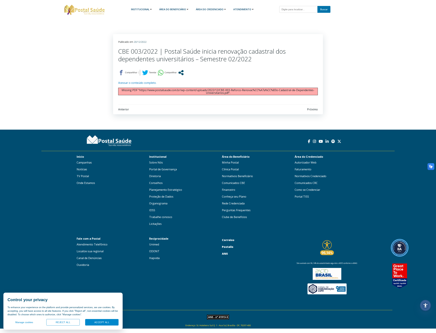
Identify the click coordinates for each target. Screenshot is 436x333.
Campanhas (84, 162)
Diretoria (155, 176)
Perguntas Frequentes (236, 210)
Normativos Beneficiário (237, 176)
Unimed (154, 244)
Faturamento (303, 169)
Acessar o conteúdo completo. (137, 83)
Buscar (324, 9)
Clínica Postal (230, 169)
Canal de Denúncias (89, 258)
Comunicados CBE (233, 183)
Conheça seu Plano (234, 196)
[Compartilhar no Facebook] (127, 73)
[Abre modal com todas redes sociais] (181, 73)
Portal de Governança (163, 169)
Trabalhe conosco (160, 217)
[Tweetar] (149, 73)
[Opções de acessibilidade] (425, 305)
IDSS (152, 210)
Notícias (82, 169)
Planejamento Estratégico (165, 190)
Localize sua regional (90, 251)
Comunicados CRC (306, 183)
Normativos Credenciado (310, 176)
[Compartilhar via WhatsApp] (167, 73)
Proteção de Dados (161, 196)
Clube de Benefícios (234, 217)
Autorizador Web (305, 162)
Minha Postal (230, 162)
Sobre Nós (156, 162)
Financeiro (228, 190)
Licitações (155, 224)
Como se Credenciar (307, 190)
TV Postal (83, 176)
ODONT (154, 251)
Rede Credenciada (233, 203)
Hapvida (154, 258)
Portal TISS (302, 196)
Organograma (158, 203)
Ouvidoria (83, 265)
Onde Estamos (86, 183)
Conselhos (156, 183)
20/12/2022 (140, 41)
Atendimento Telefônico (92, 244)
